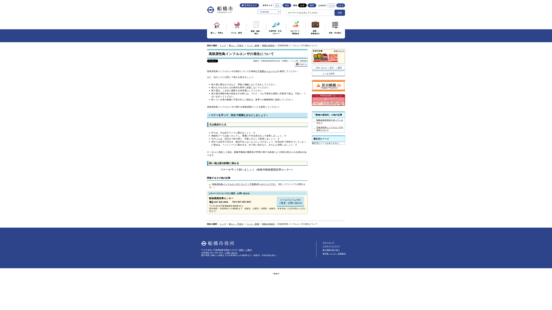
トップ (223, 45)
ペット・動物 (253, 45)
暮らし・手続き (236, 45)
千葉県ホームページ (267, 71)
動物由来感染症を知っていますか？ (329, 121)
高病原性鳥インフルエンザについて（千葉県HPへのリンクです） (244, 184)
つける (331, 5)
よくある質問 (328, 73)
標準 (287, 5)
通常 (312, 5)
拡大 (277, 5)
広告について (339, 51)
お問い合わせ (231, 253)
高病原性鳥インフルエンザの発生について (329, 128)
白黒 (302, 5)
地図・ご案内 (245, 250)
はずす (341, 5)
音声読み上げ (250, 5)
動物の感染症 (268, 45)
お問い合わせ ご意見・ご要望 (328, 67)
